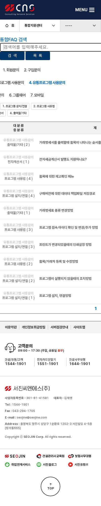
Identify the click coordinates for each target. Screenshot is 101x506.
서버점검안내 (59, 327)
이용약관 (11, 327)
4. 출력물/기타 (18, 113)
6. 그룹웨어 (17, 95)
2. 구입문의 (32, 70)
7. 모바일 (37, 95)
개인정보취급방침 (33, 327)
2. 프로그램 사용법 (44, 106)
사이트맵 (79, 327)
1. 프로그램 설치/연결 (14, 106)
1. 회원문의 (11, 70)
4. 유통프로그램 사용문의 (47, 82)
